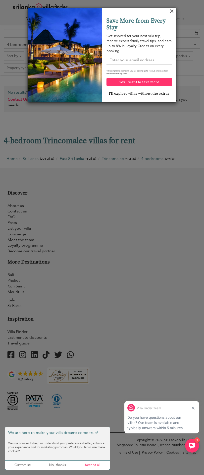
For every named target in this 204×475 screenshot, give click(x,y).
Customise (22, 465)
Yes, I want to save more (139, 81)
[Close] (171, 12)
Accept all (92, 465)
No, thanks (57, 465)
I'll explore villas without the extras (139, 93)
